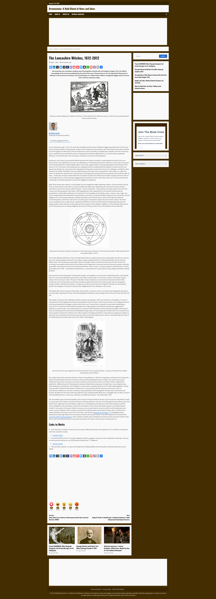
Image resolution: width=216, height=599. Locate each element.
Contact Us (66, 14)
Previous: (68, 517)
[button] (166, 14)
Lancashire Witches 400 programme (60, 417)
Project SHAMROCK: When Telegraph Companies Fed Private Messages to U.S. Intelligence (61, 548)
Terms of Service (96, 589)
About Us (57, 14)
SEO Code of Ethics (118, 589)
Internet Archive (58, 435)
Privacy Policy (107, 589)
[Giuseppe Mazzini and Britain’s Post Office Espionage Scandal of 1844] (89, 535)
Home (50, 14)
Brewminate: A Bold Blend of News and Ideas (72, 9)
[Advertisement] (101, 31)
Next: (111, 517)
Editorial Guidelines (78, 14)
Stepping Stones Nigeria (101, 412)
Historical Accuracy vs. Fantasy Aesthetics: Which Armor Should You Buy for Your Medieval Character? (116, 548)
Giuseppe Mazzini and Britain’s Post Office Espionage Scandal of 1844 (87, 547)
